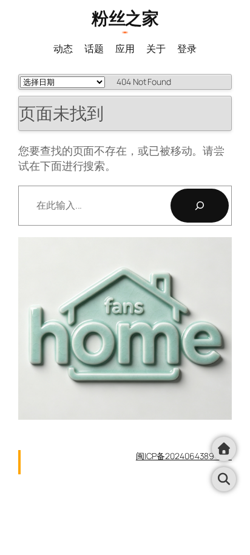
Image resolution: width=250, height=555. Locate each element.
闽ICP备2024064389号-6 (184, 456)
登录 (187, 48)
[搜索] (200, 206)
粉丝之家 (125, 18)
